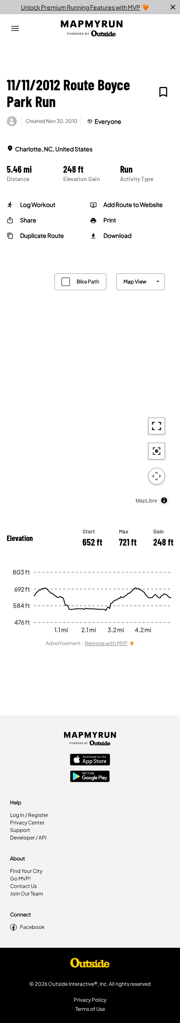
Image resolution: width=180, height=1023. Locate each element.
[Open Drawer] (15, 28)
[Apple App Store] (90, 760)
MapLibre (146, 500)
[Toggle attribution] (164, 500)
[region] (90, 387)
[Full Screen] (156, 426)
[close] (172, 7)
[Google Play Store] (90, 777)
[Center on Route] (156, 451)
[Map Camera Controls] (156, 476)
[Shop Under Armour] (90, 965)
